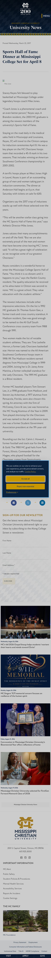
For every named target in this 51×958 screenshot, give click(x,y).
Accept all (25, 479)
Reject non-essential (25, 486)
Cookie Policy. (30, 472)
